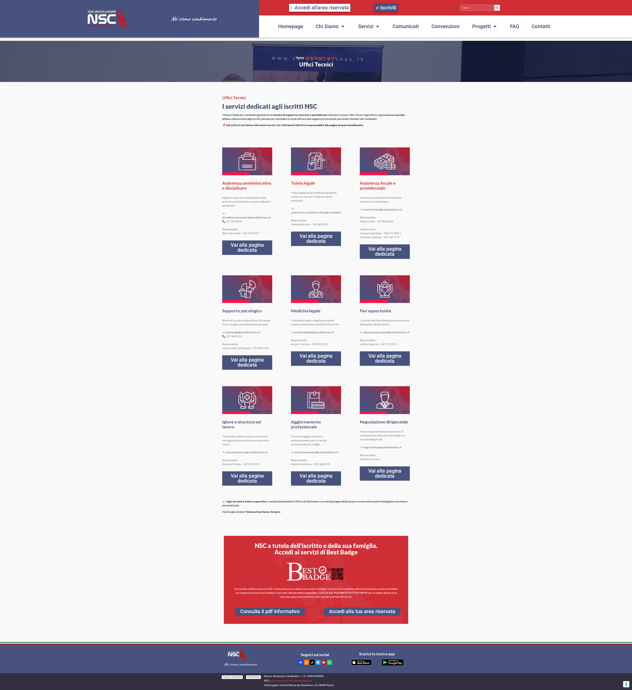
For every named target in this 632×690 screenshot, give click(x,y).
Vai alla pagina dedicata (247, 247)
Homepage (290, 26)
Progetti (481, 26)
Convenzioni (446, 26)
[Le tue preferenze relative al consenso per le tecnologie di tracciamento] (626, 684)
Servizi (365, 26)
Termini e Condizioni (232, 677)
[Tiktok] (312, 662)
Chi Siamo (327, 26)
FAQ (514, 26)
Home (300, 57)
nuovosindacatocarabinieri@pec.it (291, 680)
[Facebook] (300, 662)
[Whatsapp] (329, 662)
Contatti (541, 26)
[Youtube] (323, 662)
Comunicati (406, 26)
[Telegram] (318, 662)
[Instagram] (306, 662)
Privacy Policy (253, 677)
